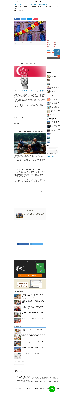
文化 (48, 148)
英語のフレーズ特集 (53, 91)
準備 (48, 153)
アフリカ (56, 46)
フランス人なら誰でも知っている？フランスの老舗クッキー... (54, 115)
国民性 (51, 148)
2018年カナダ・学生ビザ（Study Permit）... (55, 111)
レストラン (49, 150)
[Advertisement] (30, 231)
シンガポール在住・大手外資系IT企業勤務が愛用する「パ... (55, 99)
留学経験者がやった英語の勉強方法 (55, 88)
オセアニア (56, 44)
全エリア (49, 40)
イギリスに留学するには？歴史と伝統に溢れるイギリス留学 (55, 130)
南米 (55, 42)
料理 (55, 153)
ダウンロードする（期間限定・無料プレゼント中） (30, 275)
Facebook (26, 389)
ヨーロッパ (49, 44)
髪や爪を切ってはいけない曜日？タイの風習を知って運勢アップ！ (55, 103)
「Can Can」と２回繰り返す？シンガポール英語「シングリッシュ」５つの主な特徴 (30, 90)
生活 (52, 150)
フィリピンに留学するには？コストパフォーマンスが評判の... (55, 141)
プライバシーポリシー (28, 388)
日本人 (56, 150)
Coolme (18, 370)
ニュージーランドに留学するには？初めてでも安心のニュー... (54, 137)
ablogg (22, 389)
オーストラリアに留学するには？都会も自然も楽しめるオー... (55, 133)
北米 (48, 42)
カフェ (55, 148)
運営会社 (26, 387)
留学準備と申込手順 (53, 76)
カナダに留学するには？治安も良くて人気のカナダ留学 (55, 126)
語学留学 (52, 153)
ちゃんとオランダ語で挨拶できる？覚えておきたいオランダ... (54, 107)
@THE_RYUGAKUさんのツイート (51, 156)
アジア (49, 46)
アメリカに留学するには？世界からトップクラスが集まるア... (55, 122)
